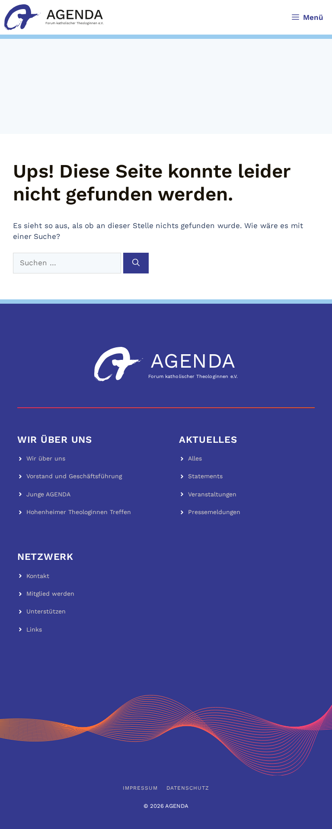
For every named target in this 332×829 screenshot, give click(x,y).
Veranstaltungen (212, 494)
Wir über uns (45, 458)
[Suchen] (136, 263)
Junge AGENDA (48, 494)
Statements (205, 476)
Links (34, 629)
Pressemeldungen (214, 511)
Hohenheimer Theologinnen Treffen (78, 511)
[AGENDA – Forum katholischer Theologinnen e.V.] (53, 17)
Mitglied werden (50, 593)
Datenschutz (188, 788)
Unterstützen (46, 611)
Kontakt (37, 575)
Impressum (140, 788)
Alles (195, 458)
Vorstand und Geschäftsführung (74, 476)
